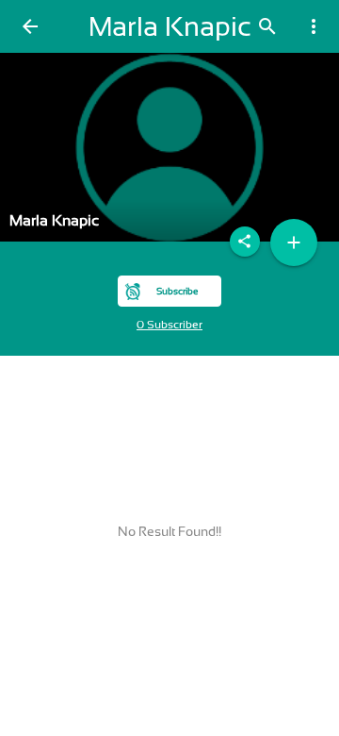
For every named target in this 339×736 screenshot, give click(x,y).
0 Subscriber (169, 324)
